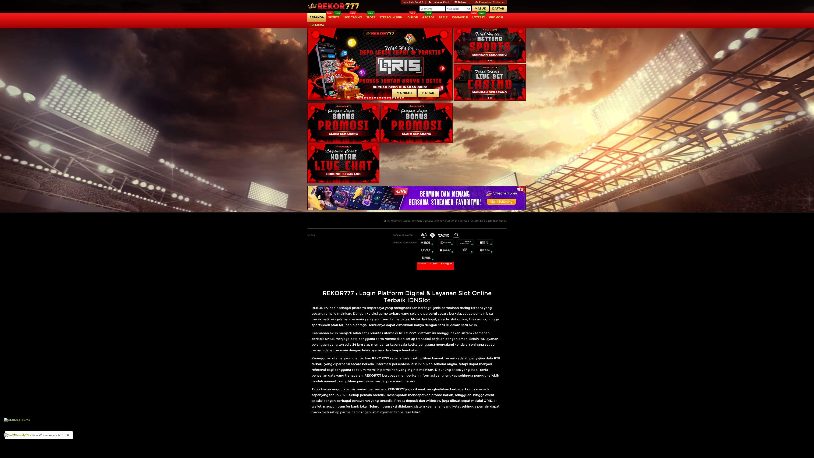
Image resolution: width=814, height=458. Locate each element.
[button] (357, 98)
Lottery (478, 17)
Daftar (498, 8)
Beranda (316, 17)
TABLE (443, 17)
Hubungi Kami (440, 2)
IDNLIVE (412, 17)
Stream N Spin (390, 17)
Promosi (496, 17)
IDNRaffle (460, 17)
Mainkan (404, 93)
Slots (370, 17)
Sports (333, 17)
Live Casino (353, 17)
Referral (316, 25)
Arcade (428, 17)
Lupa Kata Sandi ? (413, 2)
